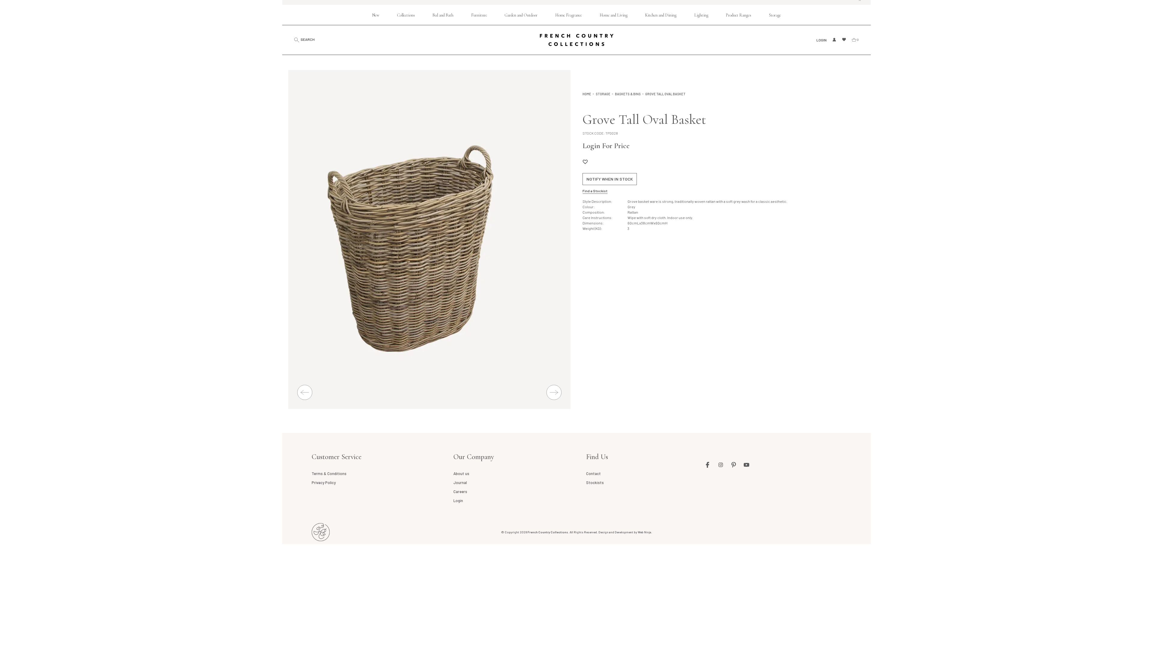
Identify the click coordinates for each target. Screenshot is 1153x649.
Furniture (479, 15)
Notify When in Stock (609, 178)
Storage (775, 15)
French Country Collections (576, 40)
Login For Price (606, 145)
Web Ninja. (645, 532)
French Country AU (321, 532)
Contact (593, 473)
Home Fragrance (568, 15)
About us (461, 473)
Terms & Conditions (329, 473)
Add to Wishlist (585, 161)
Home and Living (614, 15)
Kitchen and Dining (660, 15)
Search (308, 39)
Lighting (701, 15)
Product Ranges (738, 15)
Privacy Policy (324, 482)
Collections (406, 15)
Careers (460, 491)
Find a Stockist (595, 191)
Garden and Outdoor (520, 15)
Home (587, 94)
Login (821, 40)
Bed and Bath (442, 15)
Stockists (595, 482)
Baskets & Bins (628, 94)
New (375, 15)
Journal (460, 482)
